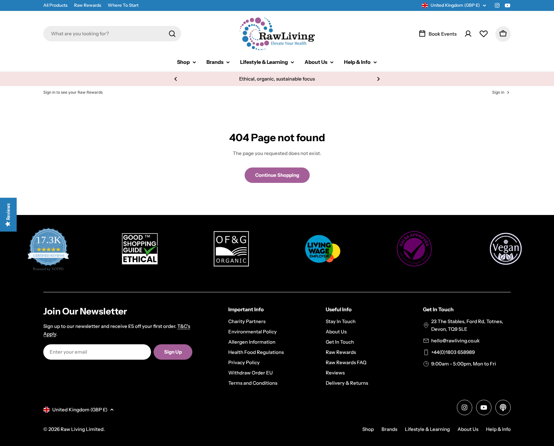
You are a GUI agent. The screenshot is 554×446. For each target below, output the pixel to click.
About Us (467, 429)
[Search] (172, 34)
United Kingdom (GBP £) (455, 5)
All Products (55, 5)
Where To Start (123, 5)
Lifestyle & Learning (427, 429)
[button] (176, 79)
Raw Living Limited (82, 429)
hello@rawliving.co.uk (455, 341)
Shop (368, 429)
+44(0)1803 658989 (453, 352)
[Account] (468, 34)
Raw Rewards (87, 5)
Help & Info (498, 429)
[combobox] (112, 33)
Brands (389, 429)
